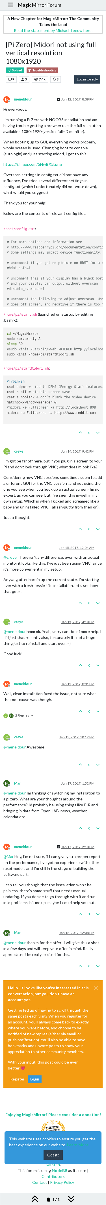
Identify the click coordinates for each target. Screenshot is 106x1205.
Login (34, 1079)
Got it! (53, 1154)
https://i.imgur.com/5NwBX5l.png (32, 164)
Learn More (77, 1144)
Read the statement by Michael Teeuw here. (53, 30)
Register (17, 1079)
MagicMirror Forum (39, 5)
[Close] (96, 988)
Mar (17, 783)
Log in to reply (87, 79)
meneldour (23, 99)
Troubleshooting (44, 70)
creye (18, 451)
